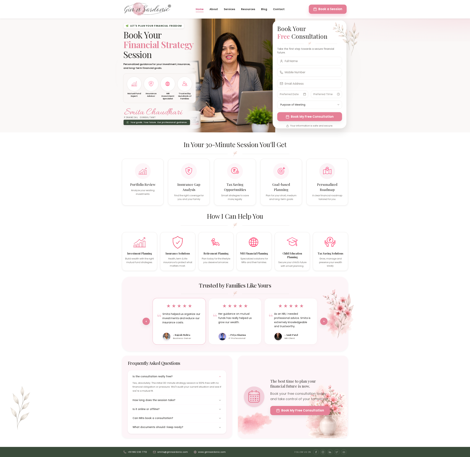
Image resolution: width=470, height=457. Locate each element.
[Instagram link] (323, 452)
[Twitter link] (337, 452)
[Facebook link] (316, 452)
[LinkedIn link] (330, 452)
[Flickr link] (344, 452)
